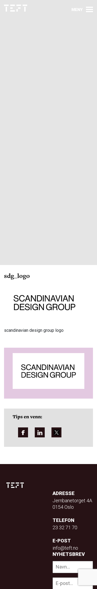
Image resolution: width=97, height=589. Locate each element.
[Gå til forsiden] (15, 8)
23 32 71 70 (65, 527)
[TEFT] (16, 485)
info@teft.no (65, 548)
